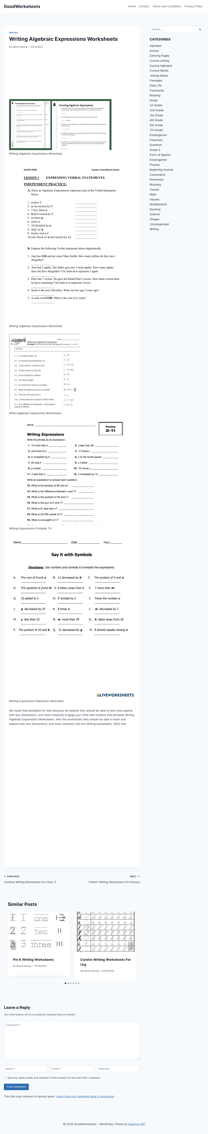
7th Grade (156, 130)
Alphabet (156, 45)
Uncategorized (159, 224)
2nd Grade (157, 110)
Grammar (156, 145)
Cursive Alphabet (161, 65)
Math (153, 194)
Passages (156, 80)
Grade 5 (155, 150)
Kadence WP (136, 1124)
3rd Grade (156, 115)
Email (56, 1068)
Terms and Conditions (166, 6)
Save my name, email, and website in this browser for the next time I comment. (54, 1077)
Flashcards (157, 90)
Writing (13, 32)
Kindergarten (158, 135)
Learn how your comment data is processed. (85, 1096)
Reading (155, 95)
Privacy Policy (193, 6)
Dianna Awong (19, 46)
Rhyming (155, 184)
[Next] (130, 946)
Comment (12, 1024)
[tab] (65, 983)
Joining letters (159, 75)
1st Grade (156, 105)
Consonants (157, 174)
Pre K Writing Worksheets (33, 960)
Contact (144, 6)
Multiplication (158, 204)
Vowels (154, 189)
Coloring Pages (159, 55)
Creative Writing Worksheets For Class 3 (30, 879)
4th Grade (156, 120)
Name (10, 1068)
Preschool (156, 140)
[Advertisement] (72, 76)
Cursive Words (159, 70)
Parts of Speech (160, 154)
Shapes (154, 219)
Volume (154, 199)
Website (104, 1068)
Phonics (155, 164)
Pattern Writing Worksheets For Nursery (114, 879)
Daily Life (156, 85)
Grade (154, 100)
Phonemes (156, 179)
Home (132, 6)
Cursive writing (159, 60)
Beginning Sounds (161, 169)
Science (155, 214)
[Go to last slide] (13, 946)
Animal (154, 50)
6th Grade (156, 125)
